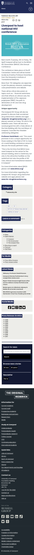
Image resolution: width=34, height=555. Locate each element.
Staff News (8, 249)
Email (13, 19)
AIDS (8, 206)
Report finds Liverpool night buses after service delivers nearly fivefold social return (16, 282)
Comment (11, 239)
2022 (6, 327)
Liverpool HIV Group (12, 212)
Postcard (7, 247)
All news (6, 368)
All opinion (14, 368)
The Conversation (13, 241)
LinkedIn (18, 19)
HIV (14, 206)
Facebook (15, 19)
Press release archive (11, 262)
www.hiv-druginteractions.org (13, 179)
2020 (6, 331)
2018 (6, 335)
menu (31, 9)
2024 (6, 324)
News (3, 8)
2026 (6, 320)
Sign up (6, 379)
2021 (6, 329)
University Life (12, 192)
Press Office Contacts (11, 260)
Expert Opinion (9, 236)
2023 (6, 325)
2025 (6, 322)
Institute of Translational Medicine (17, 209)
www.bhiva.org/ (17, 169)
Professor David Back (10, 136)
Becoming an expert (11, 245)
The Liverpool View (13, 243)
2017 (6, 336)
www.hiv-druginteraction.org (14, 119)
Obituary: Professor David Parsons (14, 273)
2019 (6, 333)
